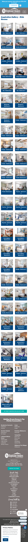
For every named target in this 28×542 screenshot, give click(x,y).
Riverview (17, 438)
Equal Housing (14, 521)
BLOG (14, 487)
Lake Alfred (4, 441)
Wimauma (17, 441)
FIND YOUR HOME (14, 475)
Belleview (17, 426)
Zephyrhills (17, 442)
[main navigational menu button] (24, 12)
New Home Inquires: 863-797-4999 (14, 465)
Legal (10, 522)
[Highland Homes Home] (11, 9)
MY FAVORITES (14, 488)
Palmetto (3, 426)
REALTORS (14, 485)
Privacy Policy (16, 522)
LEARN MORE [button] (14, 5)
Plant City (17, 436)
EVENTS (14, 492)
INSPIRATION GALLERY (14, 482)
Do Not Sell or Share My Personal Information (14, 524)
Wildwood (17, 447)
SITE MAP (14, 495)
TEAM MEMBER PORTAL (14, 496)
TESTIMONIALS (14, 484)
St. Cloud (3, 434)
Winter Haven (4, 444)
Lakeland (3, 442)
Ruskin (16, 439)
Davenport (4, 432)
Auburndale (4, 439)
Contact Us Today (14, 468)
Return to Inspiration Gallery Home (14, 411)
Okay (5, 539)
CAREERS (14, 479)
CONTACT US (14, 481)
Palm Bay (17, 432)
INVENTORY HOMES (14, 476)
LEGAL (14, 493)
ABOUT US (14, 478)
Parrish (3, 428)
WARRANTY (14, 490)
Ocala (16, 428)
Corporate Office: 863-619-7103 (14, 463)
